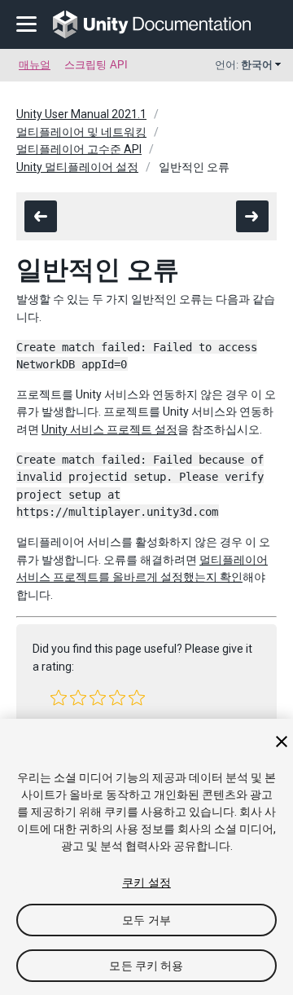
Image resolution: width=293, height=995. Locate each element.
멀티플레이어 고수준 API (79, 149)
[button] (58, 697)
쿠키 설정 (146, 882)
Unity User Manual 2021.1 (81, 114)
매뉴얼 (34, 65)
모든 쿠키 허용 (146, 965)
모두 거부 (146, 920)
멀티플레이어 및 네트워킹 (81, 132)
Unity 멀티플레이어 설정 (77, 167)
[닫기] (281, 741)
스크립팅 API (96, 65)
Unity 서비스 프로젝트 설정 (109, 429)
